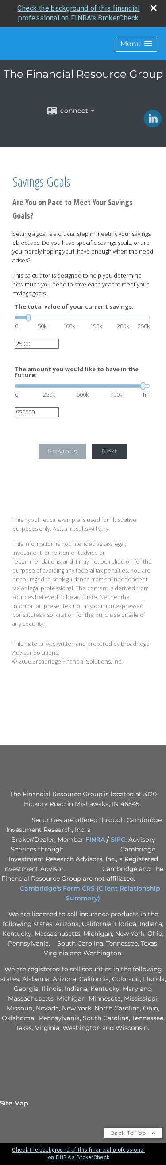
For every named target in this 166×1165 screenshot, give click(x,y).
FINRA (95, 839)
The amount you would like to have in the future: (77, 372)
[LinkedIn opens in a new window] (153, 124)
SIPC (118, 839)
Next (110, 451)
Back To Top (129, 1132)
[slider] (82, 317)
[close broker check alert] (153, 8)
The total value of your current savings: (74, 307)
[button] (136, 44)
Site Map (14, 1103)
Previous (62, 451)
